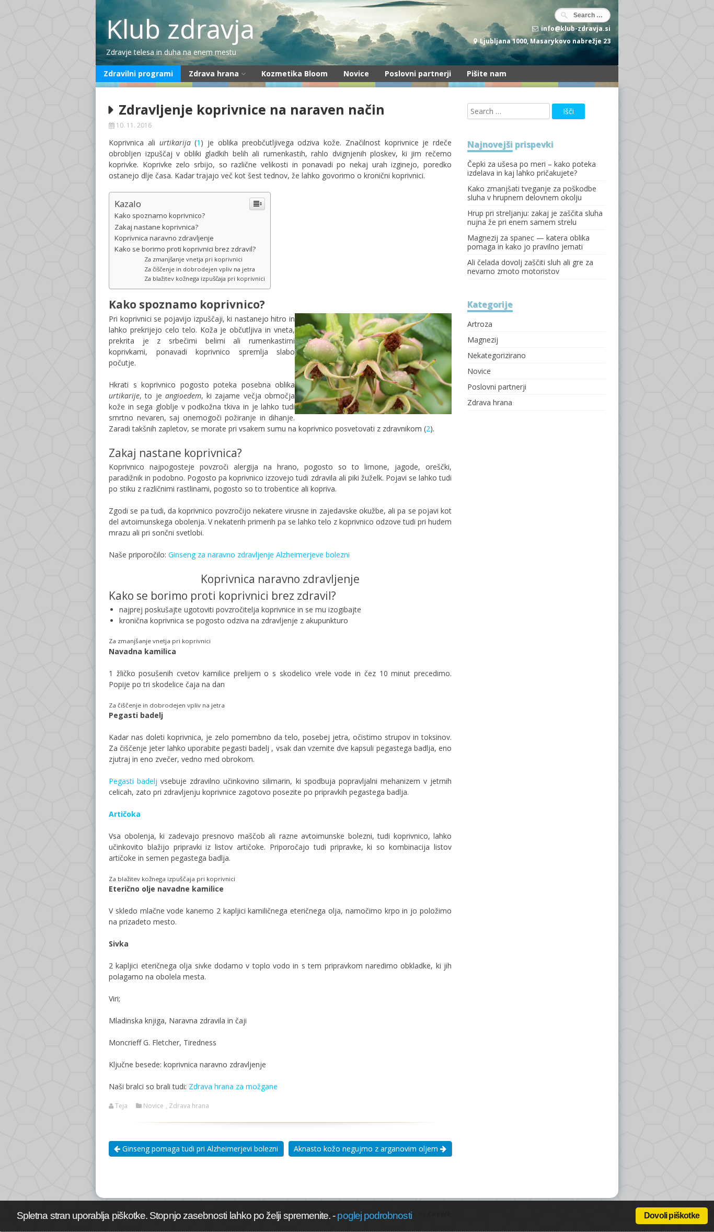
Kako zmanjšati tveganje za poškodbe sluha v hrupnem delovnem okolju (531, 193)
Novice (356, 73)
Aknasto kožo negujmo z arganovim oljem (367, 1149)
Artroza (479, 324)
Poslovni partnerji (418, 73)
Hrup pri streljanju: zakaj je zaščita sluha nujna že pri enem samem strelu (535, 217)
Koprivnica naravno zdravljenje (164, 238)
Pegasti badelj (133, 781)
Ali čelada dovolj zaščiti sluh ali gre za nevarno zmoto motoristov (530, 266)
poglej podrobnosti (374, 1215)
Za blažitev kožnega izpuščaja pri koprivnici (204, 278)
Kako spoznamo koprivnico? (159, 215)
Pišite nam (486, 73)
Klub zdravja (180, 29)
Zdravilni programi (138, 73)
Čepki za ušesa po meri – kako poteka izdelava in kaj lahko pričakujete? (531, 168)
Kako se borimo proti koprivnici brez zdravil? (185, 249)
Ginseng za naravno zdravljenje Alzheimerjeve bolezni (259, 555)
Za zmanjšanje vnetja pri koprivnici (193, 259)
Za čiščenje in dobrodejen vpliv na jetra (199, 269)
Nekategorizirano (496, 355)
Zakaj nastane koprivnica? (156, 227)
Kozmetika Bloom (294, 73)
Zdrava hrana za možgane (233, 1086)
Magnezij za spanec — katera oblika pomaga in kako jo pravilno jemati (528, 242)
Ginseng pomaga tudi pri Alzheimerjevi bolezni (199, 1149)
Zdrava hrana (214, 73)
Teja (121, 1106)
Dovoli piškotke (671, 1215)
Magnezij (482, 340)
